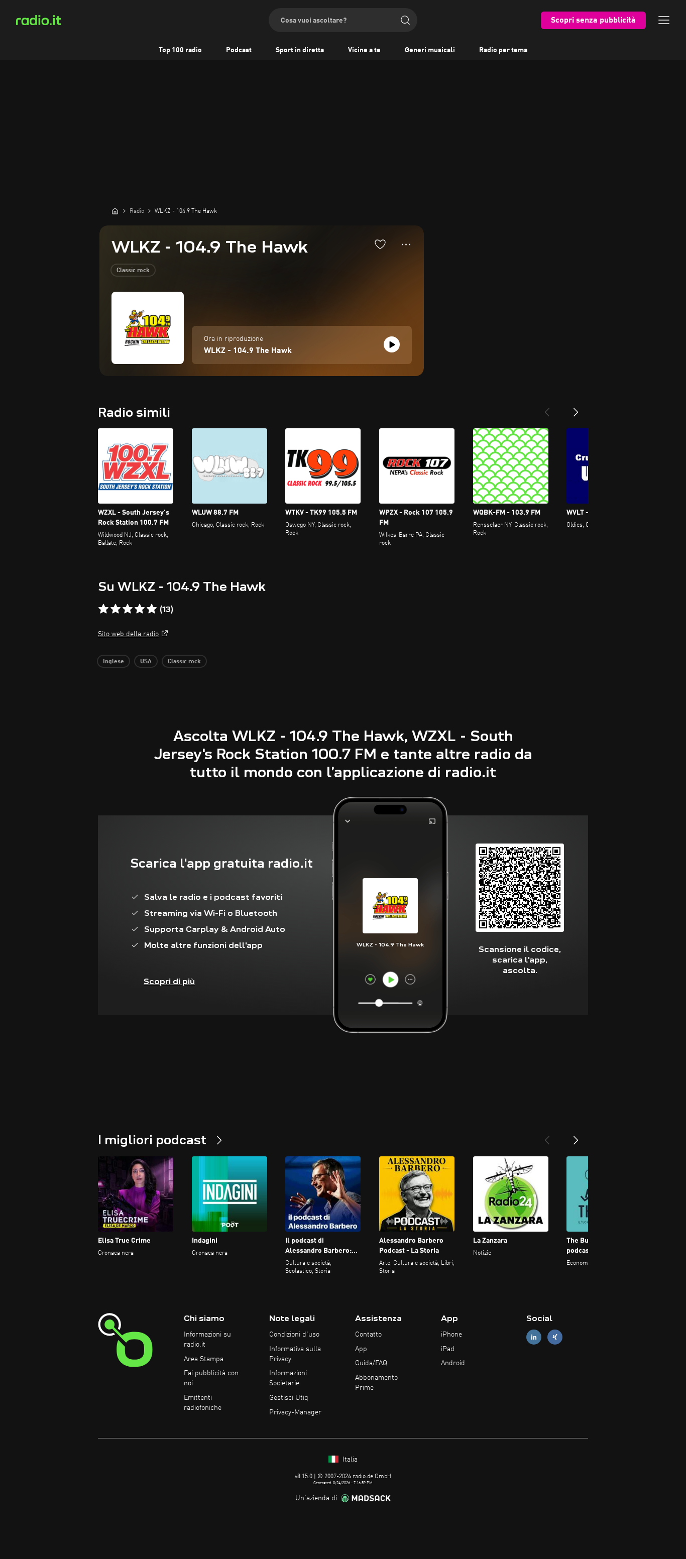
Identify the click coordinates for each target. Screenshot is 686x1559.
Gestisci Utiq (288, 1397)
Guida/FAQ (371, 1363)
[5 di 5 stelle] (152, 609)
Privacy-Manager (295, 1412)
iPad (447, 1349)
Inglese (113, 662)
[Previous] (547, 408)
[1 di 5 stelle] (103, 609)
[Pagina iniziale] (115, 211)
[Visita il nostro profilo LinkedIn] (534, 1337)
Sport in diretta (300, 50)
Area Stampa (203, 1359)
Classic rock (133, 271)
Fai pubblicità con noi (211, 1378)
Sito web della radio (128, 634)
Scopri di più (169, 981)
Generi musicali (430, 50)
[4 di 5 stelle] (140, 609)
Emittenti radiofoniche (202, 1402)
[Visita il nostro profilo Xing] (555, 1337)
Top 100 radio (180, 50)
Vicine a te (364, 50)
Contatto (368, 1334)
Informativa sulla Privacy (295, 1354)
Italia (349, 1459)
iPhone (451, 1334)
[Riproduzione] (392, 344)
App (361, 1349)
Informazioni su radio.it (207, 1339)
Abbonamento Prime (376, 1382)
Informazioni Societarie (288, 1378)
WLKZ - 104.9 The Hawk (248, 351)
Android (453, 1363)
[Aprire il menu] (664, 20)
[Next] (576, 408)
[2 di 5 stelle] (115, 609)
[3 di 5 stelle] (128, 609)
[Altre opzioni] (406, 244)
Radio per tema (503, 50)
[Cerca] (405, 20)
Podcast (239, 50)
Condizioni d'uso (294, 1334)
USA (146, 662)
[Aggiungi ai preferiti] (380, 244)
